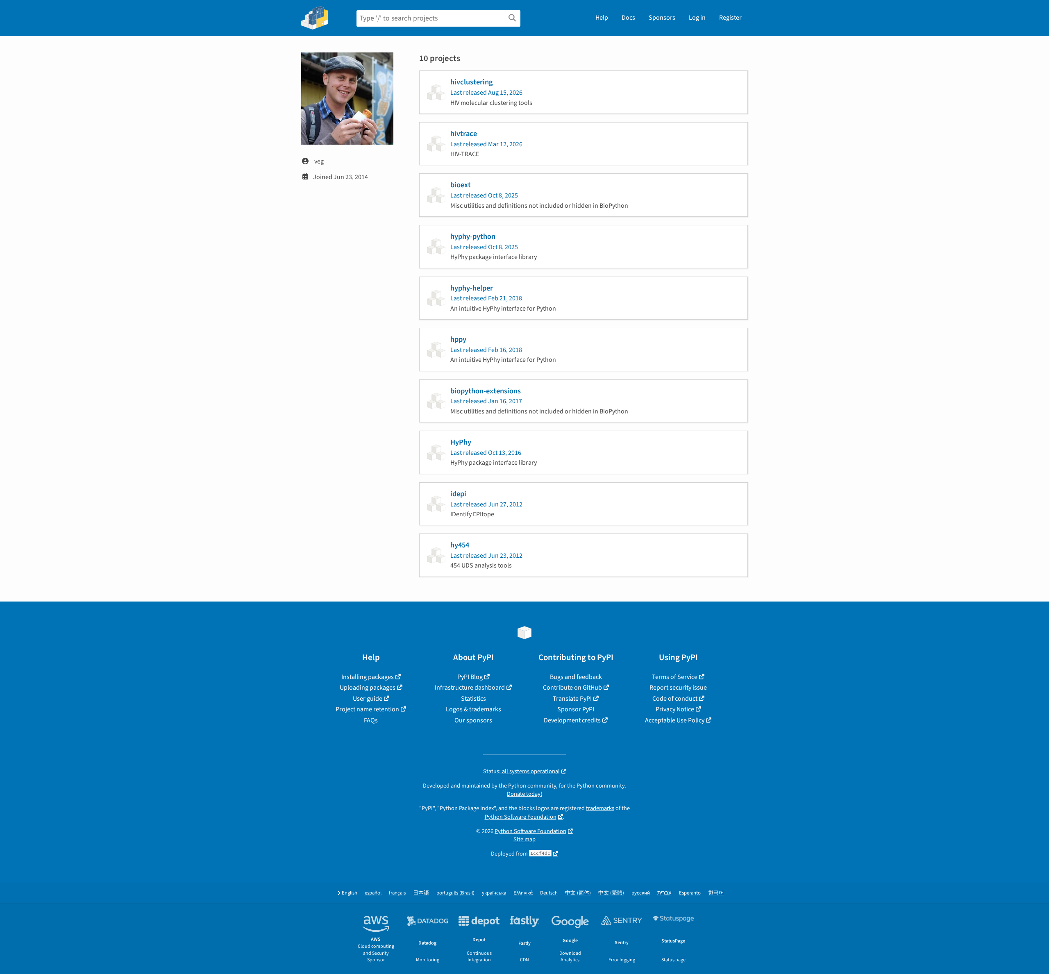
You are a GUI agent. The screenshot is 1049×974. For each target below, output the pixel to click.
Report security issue (678, 687)
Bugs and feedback (576, 676)
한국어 (716, 893)
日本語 (421, 893)
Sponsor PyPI (575, 709)
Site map (524, 839)
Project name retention (367, 709)
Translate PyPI (572, 698)
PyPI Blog (470, 676)
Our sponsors (473, 720)
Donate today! (524, 794)
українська (494, 893)
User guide (367, 698)
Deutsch (549, 893)
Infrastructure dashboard (470, 687)
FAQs (371, 720)
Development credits (572, 720)
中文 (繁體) (611, 893)
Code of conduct (674, 698)
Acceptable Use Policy (674, 720)
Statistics (473, 698)
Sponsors (662, 17)
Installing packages (367, 676)
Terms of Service (674, 676)
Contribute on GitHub (572, 687)
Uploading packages (367, 687)
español (373, 893)
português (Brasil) (455, 893)
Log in (697, 17)
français (397, 893)
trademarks (600, 808)
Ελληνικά (523, 893)
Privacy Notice (675, 709)
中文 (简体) (578, 893)
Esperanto (690, 893)
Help (601, 17)
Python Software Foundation (520, 817)
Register (730, 17)
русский (640, 893)
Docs (628, 17)
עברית (664, 893)
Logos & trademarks (473, 709)
